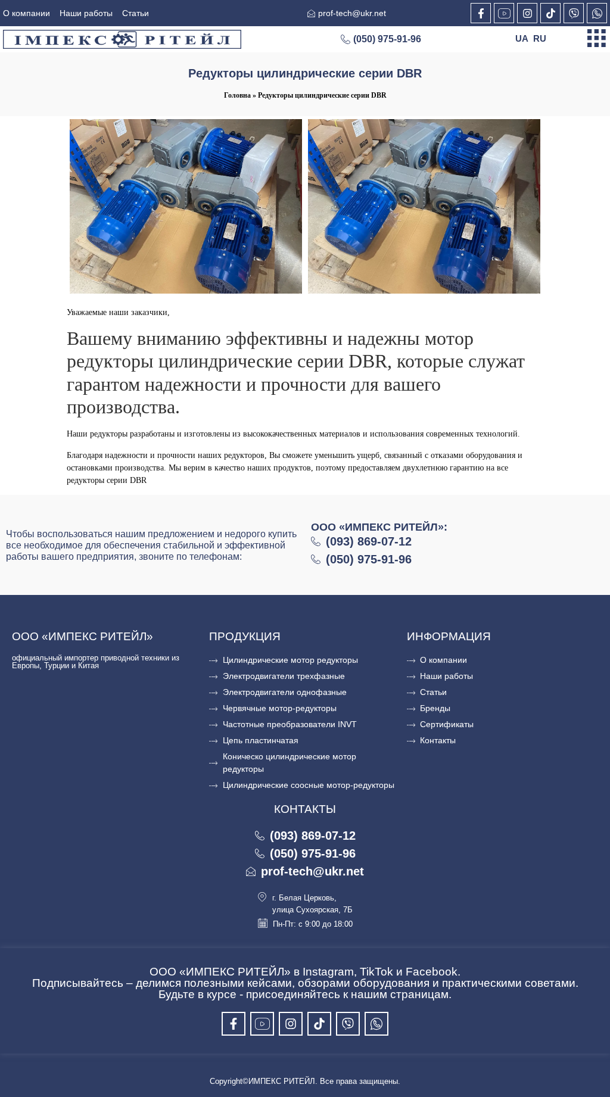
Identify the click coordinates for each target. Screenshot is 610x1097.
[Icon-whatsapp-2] (597, 13)
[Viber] (574, 13)
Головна (237, 95)
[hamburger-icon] (596, 39)
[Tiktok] (550, 13)
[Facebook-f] (481, 13)
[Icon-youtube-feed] (504, 13)
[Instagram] (527, 13)
